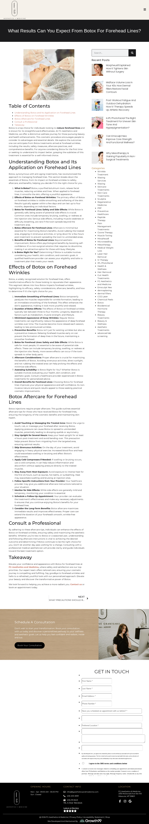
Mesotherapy (104, 244)
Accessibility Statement (93, 817)
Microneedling (104, 241)
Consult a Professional (26, 122)
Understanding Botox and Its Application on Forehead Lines (45, 112)
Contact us (76, 584)
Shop (107, 817)
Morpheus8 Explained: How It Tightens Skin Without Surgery (118, 68)
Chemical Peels (105, 299)
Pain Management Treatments (104, 226)
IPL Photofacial (105, 263)
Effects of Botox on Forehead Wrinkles (34, 115)
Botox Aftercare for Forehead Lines (32, 118)
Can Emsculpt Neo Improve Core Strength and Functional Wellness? (120, 139)
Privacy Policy (76, 817)
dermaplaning (104, 290)
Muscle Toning (104, 235)
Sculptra (101, 199)
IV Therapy (102, 260)
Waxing (101, 183)
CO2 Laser (102, 296)
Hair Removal (104, 272)
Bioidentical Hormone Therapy (103, 308)
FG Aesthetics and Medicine (24, 567)
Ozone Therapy (105, 232)
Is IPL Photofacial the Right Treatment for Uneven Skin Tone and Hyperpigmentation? (121, 122)
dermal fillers (104, 293)
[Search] (132, 52)
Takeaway (19, 125)
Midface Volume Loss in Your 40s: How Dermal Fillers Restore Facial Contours (119, 87)
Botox (100, 302)
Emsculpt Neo (104, 287)
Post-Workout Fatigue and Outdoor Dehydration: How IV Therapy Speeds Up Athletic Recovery (121, 105)
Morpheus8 (103, 238)
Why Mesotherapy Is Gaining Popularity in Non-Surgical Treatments (121, 156)
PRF (99, 208)
